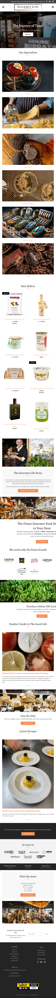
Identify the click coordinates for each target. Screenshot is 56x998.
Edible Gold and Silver (28, 203)
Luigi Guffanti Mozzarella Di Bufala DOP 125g (41, 388)
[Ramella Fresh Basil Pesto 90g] (41, 411)
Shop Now (28, 34)
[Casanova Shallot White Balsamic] (41, 304)
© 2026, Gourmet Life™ (21, 995)
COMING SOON (28, 723)
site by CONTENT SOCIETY (33, 995)
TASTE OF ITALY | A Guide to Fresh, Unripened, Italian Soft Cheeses (25, 673)
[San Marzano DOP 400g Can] (41, 340)
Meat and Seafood (28, 240)
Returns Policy (41, 950)
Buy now (42, 616)
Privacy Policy (41, 952)
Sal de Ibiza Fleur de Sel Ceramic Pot (14, 355)
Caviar (28, 94)
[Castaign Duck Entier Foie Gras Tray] (14, 373)
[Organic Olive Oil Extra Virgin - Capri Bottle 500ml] (14, 409)
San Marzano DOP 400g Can (41, 355)
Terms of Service (15, 958)
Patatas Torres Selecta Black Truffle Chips (15, 319)
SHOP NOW (42, 542)
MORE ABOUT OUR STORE (28, 490)
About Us (14, 950)
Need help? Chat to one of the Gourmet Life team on (24, 1)
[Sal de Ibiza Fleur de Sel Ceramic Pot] (14, 340)
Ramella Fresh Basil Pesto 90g (41, 429)
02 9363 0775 (41, 1)
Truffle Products (28, 167)
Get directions (28, 895)
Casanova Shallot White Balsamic (41, 319)
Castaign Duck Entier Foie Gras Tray (14, 388)
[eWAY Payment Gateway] (28, 989)
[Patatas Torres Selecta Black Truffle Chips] (14, 304)
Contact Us (14, 952)
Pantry (28, 130)
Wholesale (14, 956)
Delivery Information (14, 954)
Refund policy (14, 960)
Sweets (28, 276)
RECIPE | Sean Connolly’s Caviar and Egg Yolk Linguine (21, 811)
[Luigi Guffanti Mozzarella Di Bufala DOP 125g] (41, 373)
